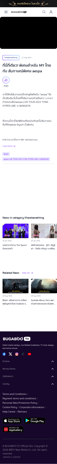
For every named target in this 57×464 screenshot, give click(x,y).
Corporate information (31, 407)
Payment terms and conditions (19, 398)
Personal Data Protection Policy (20, 403)
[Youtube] (29, 354)
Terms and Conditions (14, 394)
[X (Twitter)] (10, 354)
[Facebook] (4, 354)
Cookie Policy (10, 407)
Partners (22, 412)
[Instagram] (16, 354)
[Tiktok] (23, 354)
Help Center (9, 412)
